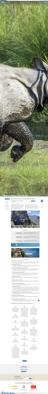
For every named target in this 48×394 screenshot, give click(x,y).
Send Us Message (24, 371)
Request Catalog (45, 2)
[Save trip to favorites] (27, 195)
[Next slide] (39, 218)
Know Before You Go (7, 209)
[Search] (37, 2)
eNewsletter (40, 2)
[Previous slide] (12, 218)
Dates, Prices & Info (7, 206)
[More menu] (31, 2)
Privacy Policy (33, 378)
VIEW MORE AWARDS (24, 392)
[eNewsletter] (12, 393)
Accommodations (6, 201)
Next (30, 378)
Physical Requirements (7, 205)
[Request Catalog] (6, 393)
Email (24, 377)
